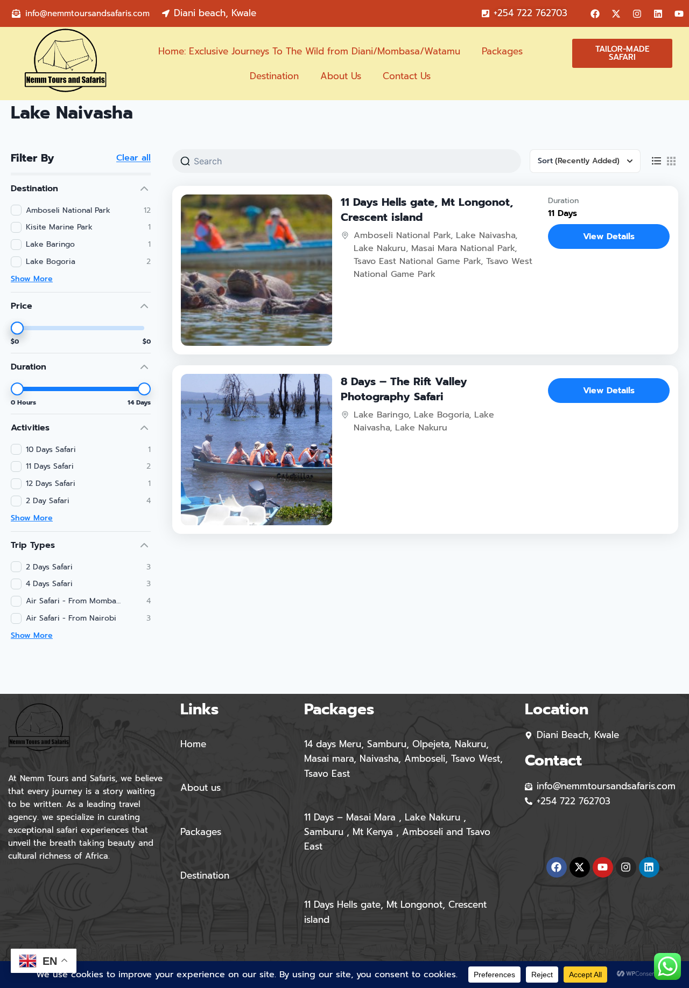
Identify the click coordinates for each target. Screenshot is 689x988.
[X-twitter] (616, 13)
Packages (502, 51)
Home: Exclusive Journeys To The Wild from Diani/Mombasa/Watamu (309, 51)
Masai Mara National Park (463, 248)
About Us (340, 76)
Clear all (133, 158)
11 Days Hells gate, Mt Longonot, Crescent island (427, 209)
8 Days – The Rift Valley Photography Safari (404, 389)
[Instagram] (637, 13)
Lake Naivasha (485, 235)
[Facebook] (595, 13)
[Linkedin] (658, 13)
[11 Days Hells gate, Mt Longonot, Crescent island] (256, 270)
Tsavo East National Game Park (417, 261)
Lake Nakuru (380, 248)
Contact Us (407, 76)
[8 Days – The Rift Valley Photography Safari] (256, 449)
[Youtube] (679, 13)
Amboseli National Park (402, 235)
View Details (609, 236)
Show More (32, 278)
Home (193, 744)
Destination (274, 76)
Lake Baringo (381, 414)
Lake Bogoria (441, 414)
